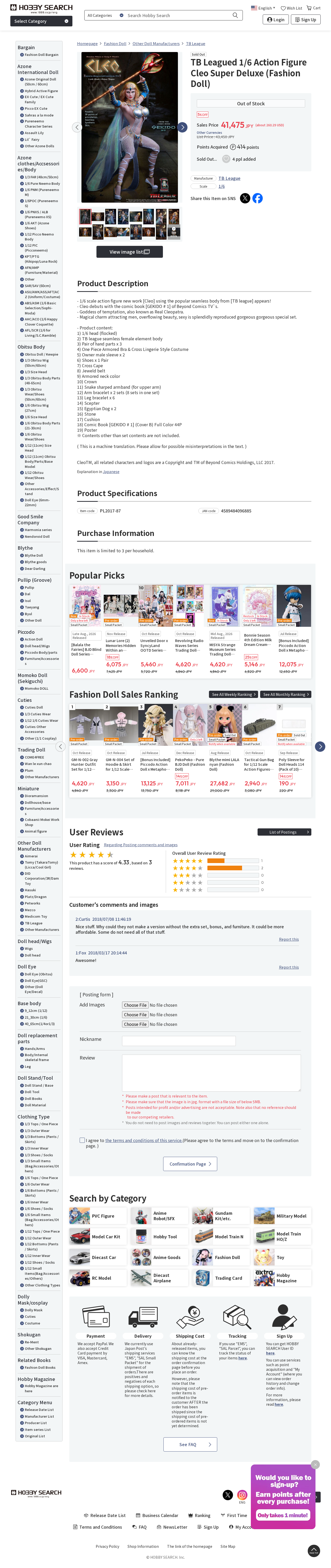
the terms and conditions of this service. (144, 1140)
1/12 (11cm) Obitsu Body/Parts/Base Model (40, 461)
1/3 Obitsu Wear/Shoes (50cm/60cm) (35, 394)
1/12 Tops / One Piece (42, 1231)
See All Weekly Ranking (232, 694)
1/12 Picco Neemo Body (39, 237)
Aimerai (31, 855)
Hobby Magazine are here (41, 1388)
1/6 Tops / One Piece (41, 1177)
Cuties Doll (34, 707)
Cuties (30, 1316)
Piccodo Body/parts (41, 652)
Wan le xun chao (38, 763)
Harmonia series (38, 529)
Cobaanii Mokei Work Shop (42, 822)
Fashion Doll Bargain (41, 54)
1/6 (222, 186)
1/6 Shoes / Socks (39, 1208)
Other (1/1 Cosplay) (41, 738)
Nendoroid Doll (37, 536)
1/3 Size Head (36, 371)
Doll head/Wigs (37, 645)
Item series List (38, 1429)
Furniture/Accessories (42, 661)
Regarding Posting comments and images (141, 844)
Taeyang (32, 607)
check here (146, 1390)
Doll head (33, 955)
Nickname (90, 1038)
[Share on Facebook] (257, 198)
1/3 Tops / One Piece (41, 1123)
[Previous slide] (77, 127)
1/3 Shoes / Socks (39, 1154)
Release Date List (39, 1409)
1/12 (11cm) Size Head (38, 448)
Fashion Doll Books (40, 1367)
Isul (28, 600)
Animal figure (36, 831)
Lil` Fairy (32, 139)
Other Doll (33, 620)
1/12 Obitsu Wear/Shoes (34, 475)
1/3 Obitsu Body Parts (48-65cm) (42, 381)
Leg (28, 1066)
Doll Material (35, 1104)
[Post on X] (245, 198)
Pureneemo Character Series (38, 124)
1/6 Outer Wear (37, 1184)
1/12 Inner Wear (37, 1255)
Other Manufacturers (42, 776)
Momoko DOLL (36, 688)
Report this (289, 939)
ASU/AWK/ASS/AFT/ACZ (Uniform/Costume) (42, 294)
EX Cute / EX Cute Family (39, 99)
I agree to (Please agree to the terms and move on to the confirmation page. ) (192, 1143)
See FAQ (187, 1444)
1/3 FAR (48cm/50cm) (41, 176)
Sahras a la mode (39, 115)
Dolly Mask (33, 1309)
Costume (32, 1323)
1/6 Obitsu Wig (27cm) (37, 408)
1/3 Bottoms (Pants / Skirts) (42, 1139)
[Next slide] (182, 127)
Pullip (29, 587)
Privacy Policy (107, 1546)
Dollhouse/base (38, 802)
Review (87, 1057)
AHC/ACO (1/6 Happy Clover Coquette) (41, 321)
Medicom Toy (36, 916)
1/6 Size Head (36, 416)
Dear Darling (35, 568)
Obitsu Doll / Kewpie (41, 354)
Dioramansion (36, 795)
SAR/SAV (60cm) (38, 285)
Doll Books (33, 1098)
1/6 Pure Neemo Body (42, 183)
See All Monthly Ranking (284, 694)
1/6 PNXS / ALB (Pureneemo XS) (38, 214)
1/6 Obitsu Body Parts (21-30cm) (42, 426)
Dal (27, 593)
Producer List (36, 1422)
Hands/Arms (35, 1048)
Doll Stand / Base (39, 1085)
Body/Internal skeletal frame (37, 1057)
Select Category (30, 21)
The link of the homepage (189, 1546)
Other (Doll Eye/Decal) (34, 989)
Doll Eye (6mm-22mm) (37, 502)
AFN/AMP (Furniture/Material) (41, 270)
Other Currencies (209, 132)
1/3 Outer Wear (37, 1130)
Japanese (111, 471)
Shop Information (143, 1546)
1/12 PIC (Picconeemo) (36, 248)
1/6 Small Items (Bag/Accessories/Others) (42, 1219)
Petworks (32, 903)
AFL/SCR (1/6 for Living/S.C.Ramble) (40, 333)
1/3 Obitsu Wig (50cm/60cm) (37, 363)
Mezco (30, 909)
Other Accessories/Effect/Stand (42, 488)
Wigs (29, 948)
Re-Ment (32, 1341)
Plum (29, 770)
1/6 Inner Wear (36, 1201)
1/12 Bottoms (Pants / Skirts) (41, 1246)
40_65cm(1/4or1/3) (40, 1023)
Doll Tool (32, 1091)
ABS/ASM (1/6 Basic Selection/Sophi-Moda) (40, 307)
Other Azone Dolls (39, 145)
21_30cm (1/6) (36, 1017)
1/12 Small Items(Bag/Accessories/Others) (42, 1273)
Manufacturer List (39, 1416)
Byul (28, 613)
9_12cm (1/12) (36, 1010)
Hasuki (30, 889)
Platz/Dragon (36, 896)
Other (29, 279)
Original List (35, 1435)
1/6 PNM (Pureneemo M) (42, 192)
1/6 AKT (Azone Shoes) (37, 225)
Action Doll (34, 639)
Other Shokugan (38, 1348)
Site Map (228, 1546)
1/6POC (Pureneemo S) (41, 203)
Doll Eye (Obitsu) (38, 973)
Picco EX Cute (36, 108)
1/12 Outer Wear (38, 1237)
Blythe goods (36, 561)
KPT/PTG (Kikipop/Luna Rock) (41, 259)
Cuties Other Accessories (35, 729)
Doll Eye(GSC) (36, 980)
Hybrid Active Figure (41, 90)
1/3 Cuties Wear (38, 713)
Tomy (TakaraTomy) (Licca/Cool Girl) (41, 865)
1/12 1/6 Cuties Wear (41, 720)
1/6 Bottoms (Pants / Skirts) (42, 1193)
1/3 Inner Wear (36, 1148)
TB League (33, 923)
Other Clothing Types (42, 1285)
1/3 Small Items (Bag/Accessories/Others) (42, 1165)
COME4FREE (34, 757)
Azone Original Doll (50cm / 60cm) (40, 82)
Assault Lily (34, 132)
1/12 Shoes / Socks (40, 1262)
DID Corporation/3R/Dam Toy (42, 878)
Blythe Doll (34, 555)
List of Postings (283, 832)
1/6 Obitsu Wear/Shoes (34, 437)
